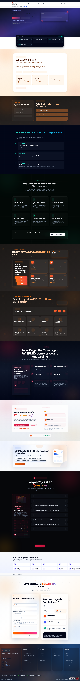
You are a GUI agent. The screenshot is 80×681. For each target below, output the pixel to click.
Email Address (16, 607)
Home (13, 6)
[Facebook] (10, 658)
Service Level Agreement (64, 679)
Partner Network (27, 3)
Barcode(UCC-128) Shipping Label (29, 658)
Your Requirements (16, 620)
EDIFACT (67, 655)
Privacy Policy (58, 679)
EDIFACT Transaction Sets (69, 658)
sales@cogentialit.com (8, 662)
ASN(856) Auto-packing (27, 662)
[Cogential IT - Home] (14, 4)
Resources (55, 3)
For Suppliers (42, 653)
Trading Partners (18, 574)
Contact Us (66, 3)
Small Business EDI (43, 658)
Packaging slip (26, 660)
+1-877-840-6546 (7, 665)
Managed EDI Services (57, 658)
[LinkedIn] (3, 658)
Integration (34, 3)
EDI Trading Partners (18, 6)
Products (50, 3)
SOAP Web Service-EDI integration (29, 655)
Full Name (15, 602)
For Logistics (42, 655)
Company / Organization (19, 611)
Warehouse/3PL (42, 660)
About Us (61, 3)
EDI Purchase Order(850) (69, 662)
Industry (39, 3)
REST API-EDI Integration (27, 653)
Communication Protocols (69, 660)
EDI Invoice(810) (68, 665)
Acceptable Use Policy (72, 679)
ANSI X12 (67, 653)
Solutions (44, 3)
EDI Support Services (57, 655)
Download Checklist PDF (20, 463)
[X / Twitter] (5, 658)
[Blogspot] (8, 658)
